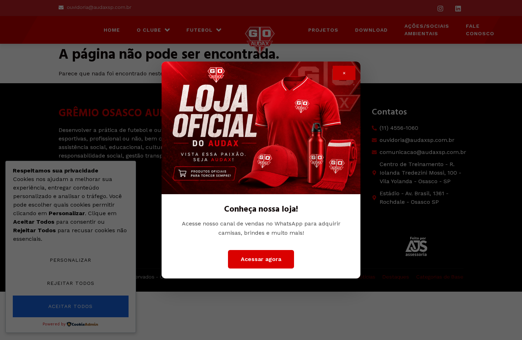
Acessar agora (261, 259)
